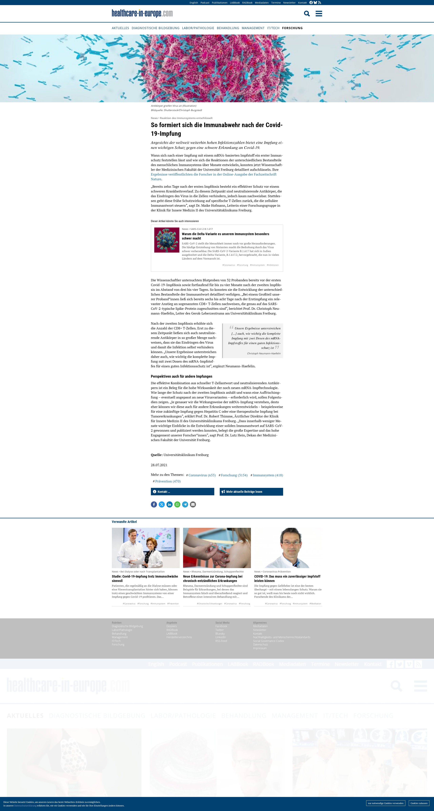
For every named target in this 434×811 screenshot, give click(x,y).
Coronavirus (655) (202, 475)
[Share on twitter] (162, 504)
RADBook (247, 2)
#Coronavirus (228, 265)
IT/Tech (273, 28)
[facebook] (311, 3)
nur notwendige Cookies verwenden (385, 803)
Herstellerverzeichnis (179, 637)
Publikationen (220, 2)
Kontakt (302, 2)
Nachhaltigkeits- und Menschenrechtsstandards (281, 637)
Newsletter (289, 2)
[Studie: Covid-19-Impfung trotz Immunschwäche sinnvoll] (146, 548)
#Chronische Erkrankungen (209, 603)
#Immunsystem (257, 265)
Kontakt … (163, 491)
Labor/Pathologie (198, 28)
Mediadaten (262, 2)
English (194, 2)
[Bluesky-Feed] (315, 3)
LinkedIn (220, 637)
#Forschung (242, 265)
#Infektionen (273, 265)
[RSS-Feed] (319, 3)
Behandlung (228, 28)
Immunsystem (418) (268, 475)
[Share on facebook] (154, 504)
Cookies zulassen (419, 803)
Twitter (219, 630)
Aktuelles (120, 28)
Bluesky (220, 633)
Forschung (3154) (234, 475)
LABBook (235, 2)
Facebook (221, 626)
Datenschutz (260, 644)
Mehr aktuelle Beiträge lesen (243, 491)
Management (253, 28)
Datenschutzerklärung (25, 805)
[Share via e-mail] (193, 504)
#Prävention (173, 603)
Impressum (260, 648)
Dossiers (171, 626)
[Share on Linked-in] (169, 504)
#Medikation (315, 603)
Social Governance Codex (268, 641)
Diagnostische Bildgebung (156, 28)
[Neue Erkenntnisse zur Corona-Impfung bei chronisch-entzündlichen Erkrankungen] (217, 548)
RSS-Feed (221, 641)
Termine (276, 2)
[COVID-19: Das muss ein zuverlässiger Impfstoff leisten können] (288, 548)
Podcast (205, 2)
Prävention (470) (168, 481)
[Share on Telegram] (185, 504)
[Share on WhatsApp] (177, 504)
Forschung (292, 28)
